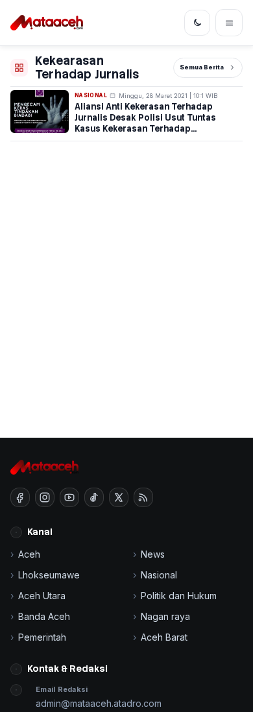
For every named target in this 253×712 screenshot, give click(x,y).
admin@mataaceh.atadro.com (99, 703)
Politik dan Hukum (179, 595)
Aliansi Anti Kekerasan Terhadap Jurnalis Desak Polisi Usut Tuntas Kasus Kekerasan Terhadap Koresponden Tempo (145, 123)
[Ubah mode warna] (197, 23)
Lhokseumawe (49, 574)
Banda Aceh (44, 616)
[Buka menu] (229, 22)
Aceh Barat (164, 637)
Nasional (91, 95)
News (153, 554)
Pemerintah (42, 637)
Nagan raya (165, 616)
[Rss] (143, 497)
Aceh (29, 554)
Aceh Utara (42, 595)
